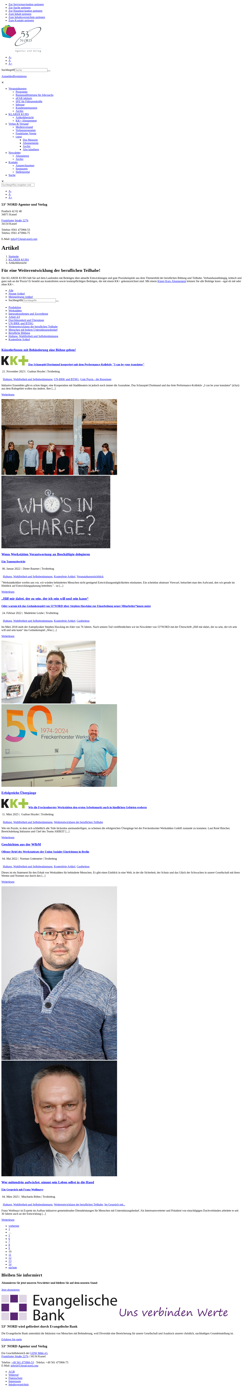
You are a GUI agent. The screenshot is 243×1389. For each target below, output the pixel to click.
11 (10, 1254)
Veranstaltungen (18, 88)
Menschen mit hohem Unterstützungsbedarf (33, 329)
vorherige (14, 1225)
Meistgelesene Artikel (21, 296)
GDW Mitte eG (39, 1353)
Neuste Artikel (17, 293)
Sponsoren (22, 168)
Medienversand (24, 127)
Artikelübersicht (25, 117)
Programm (21, 91)
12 (10, 1257)
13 (10, 1261)
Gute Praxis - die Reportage (95, 379)
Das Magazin (30, 139)
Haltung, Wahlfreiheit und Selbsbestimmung (33, 336)
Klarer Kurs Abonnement (171, 281)
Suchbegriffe (16, 300)
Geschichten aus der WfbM (21, 844)
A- (10, 57)
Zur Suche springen (20, 7)
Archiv (19, 111)
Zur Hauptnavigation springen (25, 10)
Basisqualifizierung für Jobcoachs (34, 94)
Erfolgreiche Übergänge (18, 793)
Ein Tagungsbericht (13, 561)
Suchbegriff (8, 69)
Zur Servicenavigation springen (26, 4)
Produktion (15, 307)
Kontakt (13, 162)
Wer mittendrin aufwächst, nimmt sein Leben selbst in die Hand (47, 1182)
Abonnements (30, 143)
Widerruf (14, 1374)
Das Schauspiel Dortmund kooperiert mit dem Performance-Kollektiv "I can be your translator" (86, 364)
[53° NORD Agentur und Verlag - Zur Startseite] (21, 51)
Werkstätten (15, 310)
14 (10, 1264)
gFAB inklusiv (24, 98)
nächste (13, 1267)
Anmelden (7, 76)
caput (19, 136)
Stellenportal (23, 171)
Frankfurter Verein (26, 133)
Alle (11, 290)
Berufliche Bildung (19, 332)
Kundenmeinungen (26, 107)
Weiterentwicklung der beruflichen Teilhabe (33, 326)
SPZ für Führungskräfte (29, 101)
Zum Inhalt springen (20, 13)
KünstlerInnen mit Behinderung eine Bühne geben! (38, 350)
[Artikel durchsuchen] (57, 301)
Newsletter (15, 152)
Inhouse (20, 104)
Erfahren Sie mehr (11, 1339)
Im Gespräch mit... (114, 1204)
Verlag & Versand (18, 123)
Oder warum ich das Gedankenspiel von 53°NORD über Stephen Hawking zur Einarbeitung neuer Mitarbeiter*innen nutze (76, 606)
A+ (10, 63)
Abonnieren (22, 155)
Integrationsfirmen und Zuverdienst (28, 313)
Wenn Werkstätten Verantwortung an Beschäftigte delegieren (45, 554)
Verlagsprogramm (26, 130)
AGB (12, 1371)
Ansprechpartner (25, 165)
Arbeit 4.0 (14, 316)
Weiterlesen (7, 394)
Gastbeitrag (83, 620)
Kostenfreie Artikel (19, 339)
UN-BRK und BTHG (21, 323)
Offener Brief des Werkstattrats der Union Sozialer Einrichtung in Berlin (45, 851)
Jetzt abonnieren (10, 1289)
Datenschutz (15, 1378)
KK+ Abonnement (26, 120)
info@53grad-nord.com (24, 238)
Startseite (14, 256)
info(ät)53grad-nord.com (24, 1365)
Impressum (15, 1381)
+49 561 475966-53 (22, 1362)
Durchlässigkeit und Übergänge (26, 320)
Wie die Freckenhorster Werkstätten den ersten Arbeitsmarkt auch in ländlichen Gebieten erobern (87, 807)
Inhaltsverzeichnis (19, 1384)
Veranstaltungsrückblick (90, 576)
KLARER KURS (19, 114)
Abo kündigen (31, 149)
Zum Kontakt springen (21, 20)
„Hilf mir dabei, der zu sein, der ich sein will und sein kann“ (45, 598)
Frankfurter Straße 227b (14, 220)
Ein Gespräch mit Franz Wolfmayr (22, 1189)
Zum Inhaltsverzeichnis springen (27, 17)
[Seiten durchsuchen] (48, 70)
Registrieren (20, 76)
